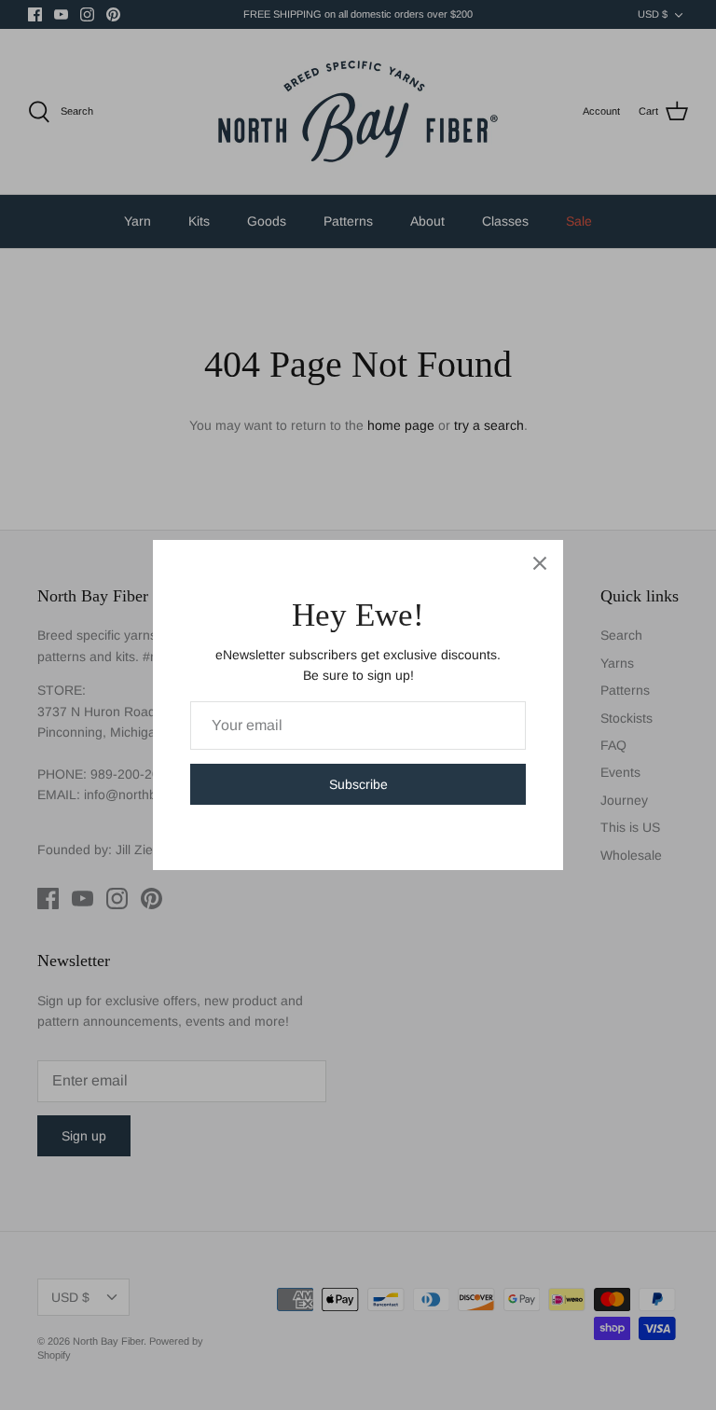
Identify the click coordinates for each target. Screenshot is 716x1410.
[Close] (539, 563)
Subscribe (358, 784)
